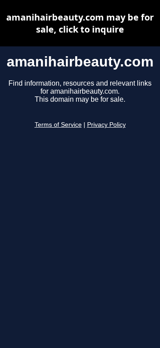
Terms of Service (58, 124)
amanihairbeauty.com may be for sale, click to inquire (80, 23)
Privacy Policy (106, 124)
